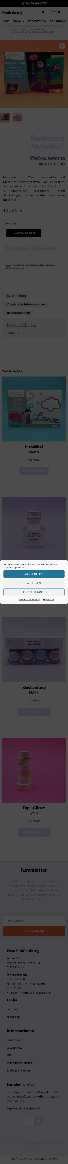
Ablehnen (34, 583)
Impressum (48, 599)
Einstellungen (34, 592)
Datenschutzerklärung (29, 599)
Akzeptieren (34, 573)
